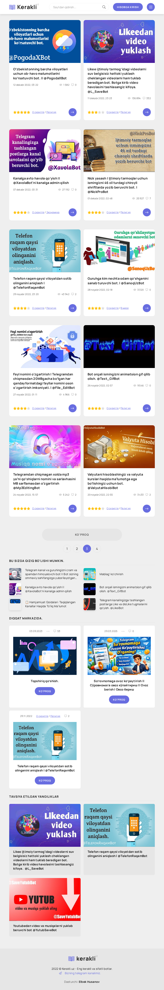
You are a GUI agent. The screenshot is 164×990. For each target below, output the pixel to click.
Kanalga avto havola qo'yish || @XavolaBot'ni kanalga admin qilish (41, 180)
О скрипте (38, 112)
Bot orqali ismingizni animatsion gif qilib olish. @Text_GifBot (119, 376)
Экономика (53, 212)
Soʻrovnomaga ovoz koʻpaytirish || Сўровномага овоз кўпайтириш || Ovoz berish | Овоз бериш (119, 685)
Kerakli (27, 7)
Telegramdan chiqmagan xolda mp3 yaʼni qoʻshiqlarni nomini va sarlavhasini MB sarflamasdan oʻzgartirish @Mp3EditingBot (44, 481)
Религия (51, 112)
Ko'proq (82, 534)
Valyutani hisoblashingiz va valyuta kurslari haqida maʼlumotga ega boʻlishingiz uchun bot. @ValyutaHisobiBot (115, 481)
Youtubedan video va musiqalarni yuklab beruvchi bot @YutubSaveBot (43, 928)
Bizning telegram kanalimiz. (82, 973)
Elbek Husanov (89, 982)
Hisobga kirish (128, 7)
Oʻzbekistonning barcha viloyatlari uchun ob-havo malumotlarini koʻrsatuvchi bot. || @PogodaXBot (40, 73)
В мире (125, 308)
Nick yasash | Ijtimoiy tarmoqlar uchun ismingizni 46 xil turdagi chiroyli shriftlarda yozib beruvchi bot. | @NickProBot (118, 185)
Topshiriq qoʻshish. (45, 681)
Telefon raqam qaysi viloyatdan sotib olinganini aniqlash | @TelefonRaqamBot (45, 768)
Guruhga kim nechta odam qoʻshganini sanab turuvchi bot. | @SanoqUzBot (118, 280)
